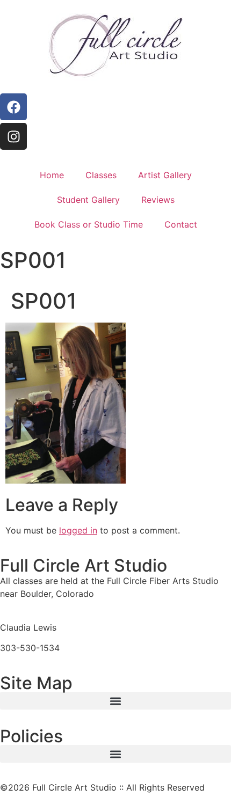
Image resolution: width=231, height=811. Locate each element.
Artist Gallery (165, 175)
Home (52, 175)
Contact (180, 224)
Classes (101, 175)
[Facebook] (13, 106)
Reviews (158, 199)
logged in (78, 530)
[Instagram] (13, 136)
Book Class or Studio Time (88, 224)
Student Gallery (88, 199)
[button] (115, 701)
